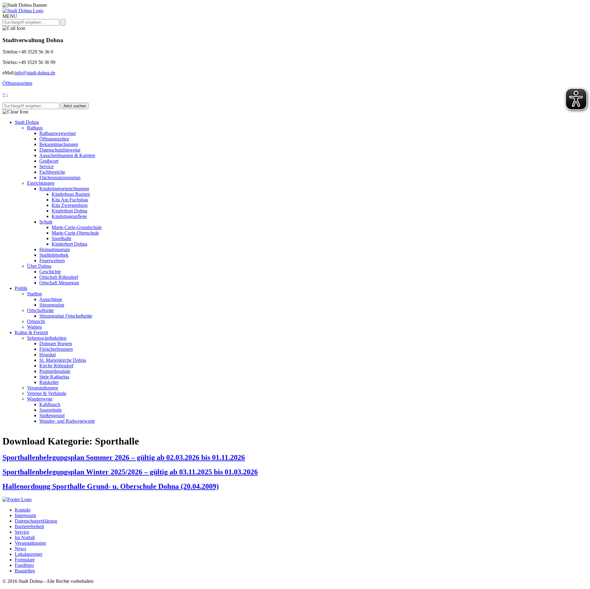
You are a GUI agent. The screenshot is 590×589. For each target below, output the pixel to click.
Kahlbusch (49, 404)
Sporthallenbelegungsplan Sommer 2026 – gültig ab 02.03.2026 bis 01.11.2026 (123, 457)
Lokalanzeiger (28, 554)
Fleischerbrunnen (56, 349)
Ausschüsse (50, 299)
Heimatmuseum (54, 249)
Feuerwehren (52, 260)
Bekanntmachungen (58, 144)
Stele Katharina (54, 376)
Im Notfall (25, 537)
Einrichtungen (40, 183)
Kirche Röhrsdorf (56, 365)
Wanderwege (40, 398)
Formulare (25, 559)
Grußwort (48, 161)
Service (46, 166)
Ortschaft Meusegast (59, 282)
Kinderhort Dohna (69, 210)
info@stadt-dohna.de (35, 72)
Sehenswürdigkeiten (46, 338)
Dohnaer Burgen (55, 343)
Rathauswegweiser (57, 133)
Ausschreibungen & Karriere (67, 155)
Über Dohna (39, 266)
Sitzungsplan (51, 304)
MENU (9, 16)
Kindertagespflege (69, 216)
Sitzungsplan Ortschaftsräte (65, 315)
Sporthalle (61, 238)
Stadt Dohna (27, 122)
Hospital (47, 354)
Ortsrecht (36, 321)
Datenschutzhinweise (60, 149)
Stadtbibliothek (54, 255)
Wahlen (34, 327)
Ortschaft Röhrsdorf (58, 277)
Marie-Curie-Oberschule (75, 232)
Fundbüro (24, 565)
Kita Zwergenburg (70, 205)
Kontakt (22, 509)
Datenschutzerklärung (36, 521)
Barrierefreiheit (29, 526)
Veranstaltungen (42, 387)
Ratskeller (49, 382)
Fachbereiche (52, 172)
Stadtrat (34, 293)
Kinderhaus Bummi (71, 194)
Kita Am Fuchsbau (70, 199)
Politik (21, 288)
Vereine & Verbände (46, 393)
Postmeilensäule (54, 371)
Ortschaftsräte (40, 310)
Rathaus (35, 127)
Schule (46, 221)
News (20, 548)
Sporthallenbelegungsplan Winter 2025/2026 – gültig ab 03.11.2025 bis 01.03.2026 (130, 472)
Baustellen (25, 570)
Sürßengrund (52, 415)
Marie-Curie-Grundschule (77, 227)
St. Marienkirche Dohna (62, 360)
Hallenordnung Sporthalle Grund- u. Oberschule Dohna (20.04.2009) (110, 486)
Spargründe (50, 410)
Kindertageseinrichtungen (64, 188)
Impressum (25, 515)
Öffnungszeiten (17, 83)
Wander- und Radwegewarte (67, 421)
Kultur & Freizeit (31, 332)
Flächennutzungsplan (60, 177)
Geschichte (50, 271)
